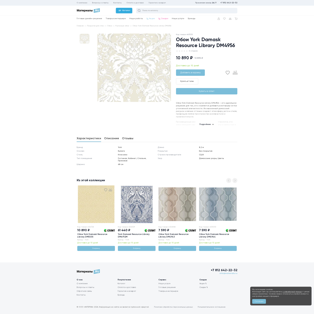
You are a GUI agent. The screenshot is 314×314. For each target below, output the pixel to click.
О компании (82, 3)
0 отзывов (193, 51)
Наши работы (136, 19)
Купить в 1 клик (187, 81)
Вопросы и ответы (100, 3)
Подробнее (205, 124)
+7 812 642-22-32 (228, 3)
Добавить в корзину (190, 73)
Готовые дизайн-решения (89, 19)
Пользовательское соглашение (212, 307)
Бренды (191, 19)
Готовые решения (167, 287)
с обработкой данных (292, 292)
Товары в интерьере (116, 19)
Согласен (259, 301)
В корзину (96, 248)
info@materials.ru (228, 273)
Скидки (164, 19)
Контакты (117, 3)
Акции (152, 19)
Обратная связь (84, 291)
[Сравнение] (230, 19)
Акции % (203, 283)
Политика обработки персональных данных (173, 307)
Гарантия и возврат (157, 3)
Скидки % (203, 287)
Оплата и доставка (135, 3)
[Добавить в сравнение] (235, 72)
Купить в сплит (207, 91)
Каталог (121, 283)
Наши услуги (178, 19)
